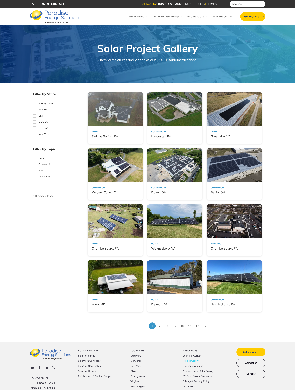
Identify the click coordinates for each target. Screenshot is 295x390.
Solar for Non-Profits (89, 366)
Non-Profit (44, 176)
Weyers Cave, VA (104, 192)
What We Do (137, 16)
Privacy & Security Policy (196, 381)
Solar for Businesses (89, 361)
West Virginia (137, 386)
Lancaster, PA (161, 136)
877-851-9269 (39, 4)
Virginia (42, 109)
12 (197, 326)
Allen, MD (99, 304)
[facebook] (39, 368)
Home (41, 158)
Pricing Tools (195, 16)
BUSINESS (165, 4)
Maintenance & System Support (95, 376)
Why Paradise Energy (165, 16)
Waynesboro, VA (163, 248)
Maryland (43, 121)
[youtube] (32, 368)
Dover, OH (158, 192)
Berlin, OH (218, 192)
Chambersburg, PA (105, 248)
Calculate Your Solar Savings (198, 371)
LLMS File (188, 386)
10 (182, 326)
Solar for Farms (86, 355)
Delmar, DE (159, 304)
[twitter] (54, 368)
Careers (251, 373)
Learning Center (221, 16)
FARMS (178, 4)
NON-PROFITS (195, 4)
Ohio (41, 115)
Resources (190, 350)
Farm (41, 170)
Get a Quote (251, 16)
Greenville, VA (221, 136)
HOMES (212, 4)
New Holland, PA (223, 304)
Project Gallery (191, 361)
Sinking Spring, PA (105, 136)
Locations (137, 350)
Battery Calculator (193, 366)
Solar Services (88, 350)
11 (190, 326)
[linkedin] (46, 368)
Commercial (44, 164)
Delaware (43, 127)
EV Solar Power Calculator (197, 376)
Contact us (251, 362)
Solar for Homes (87, 371)
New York (43, 134)
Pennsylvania (45, 103)
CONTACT (57, 4)
